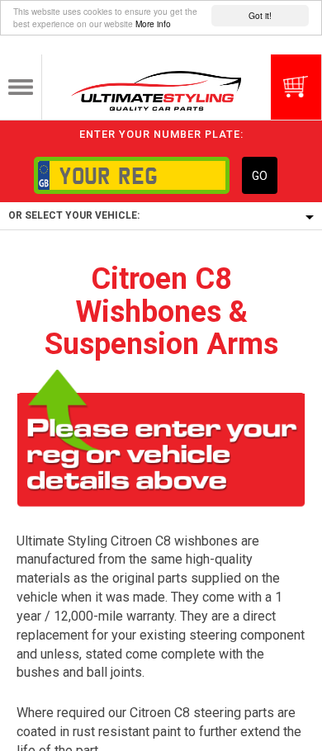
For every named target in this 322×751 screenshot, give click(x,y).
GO (260, 175)
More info (153, 23)
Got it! (260, 15)
